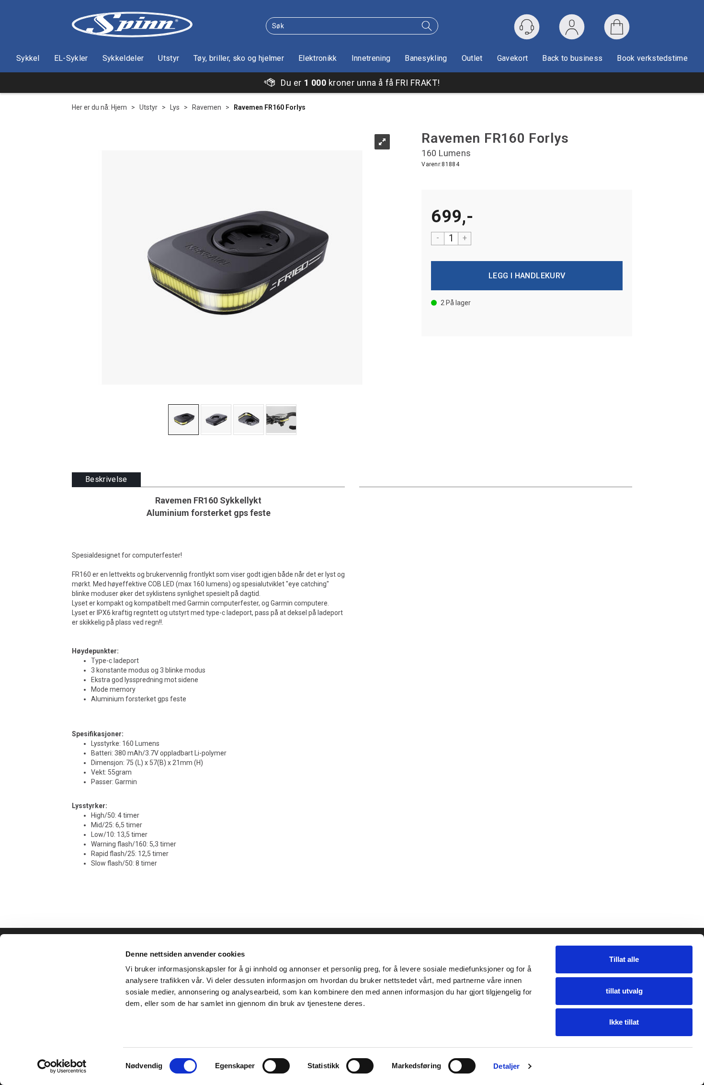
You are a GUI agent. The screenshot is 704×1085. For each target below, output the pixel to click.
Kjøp (527, 275)
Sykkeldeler (123, 58)
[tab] (106, 479)
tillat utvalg (624, 991)
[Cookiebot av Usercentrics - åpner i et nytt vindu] (62, 1066)
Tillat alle (624, 959)
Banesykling (426, 58)
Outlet (472, 58)
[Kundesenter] (527, 27)
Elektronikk (317, 58)
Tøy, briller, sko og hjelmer (238, 58)
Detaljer (506, 1066)
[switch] (276, 1066)
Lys (175, 107)
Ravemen (206, 107)
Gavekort (512, 58)
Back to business (572, 58)
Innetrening (371, 58)
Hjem (119, 107)
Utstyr (168, 58)
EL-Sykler (71, 58)
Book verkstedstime (652, 58)
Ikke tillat (624, 1022)
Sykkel (28, 58)
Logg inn (572, 29)
